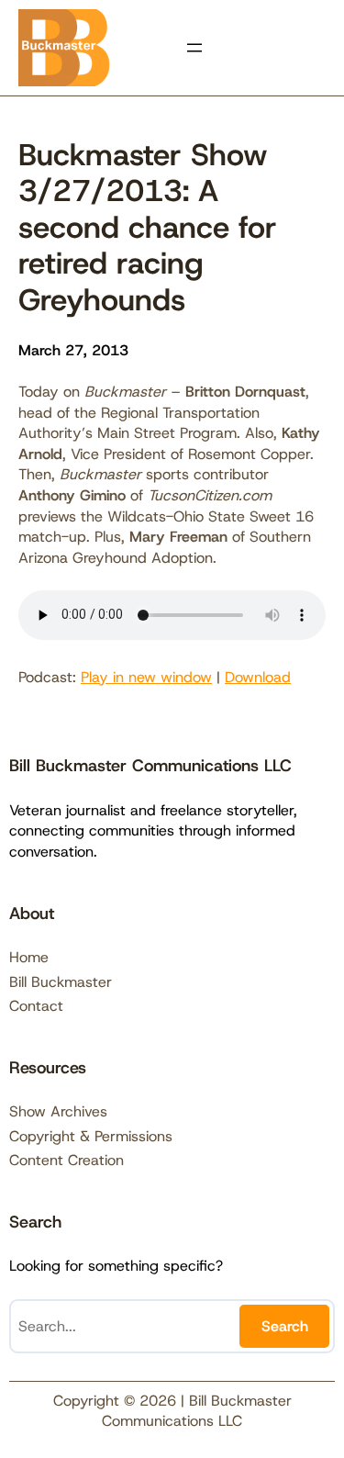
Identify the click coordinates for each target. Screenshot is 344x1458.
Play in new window (146, 677)
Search (284, 1326)
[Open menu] (194, 48)
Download (258, 677)
